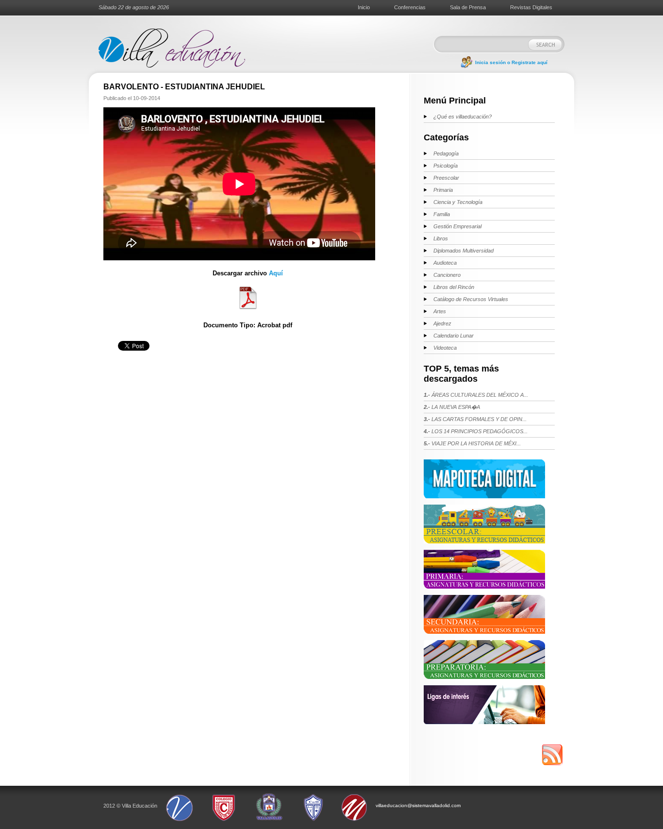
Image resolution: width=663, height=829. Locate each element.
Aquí (276, 273)
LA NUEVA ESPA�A (452, 407)
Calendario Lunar (453, 335)
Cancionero (447, 275)
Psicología (445, 166)
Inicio (364, 7)
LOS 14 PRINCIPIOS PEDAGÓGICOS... (476, 431)
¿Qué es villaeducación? (462, 116)
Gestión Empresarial (457, 226)
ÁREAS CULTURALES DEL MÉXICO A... (476, 395)
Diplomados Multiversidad (463, 251)
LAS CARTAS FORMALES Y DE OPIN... (475, 419)
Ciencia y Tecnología (457, 202)
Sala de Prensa (468, 7)
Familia (441, 214)
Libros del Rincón (453, 287)
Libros (440, 238)
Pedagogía (446, 153)
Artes (439, 311)
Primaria (443, 190)
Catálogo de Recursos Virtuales (470, 299)
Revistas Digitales (531, 7)
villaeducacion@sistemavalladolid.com (418, 805)
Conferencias (410, 7)
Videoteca (445, 348)
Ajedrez (442, 323)
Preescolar (446, 178)
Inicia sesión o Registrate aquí (511, 62)
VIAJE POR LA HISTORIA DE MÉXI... (472, 443)
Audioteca (445, 263)
